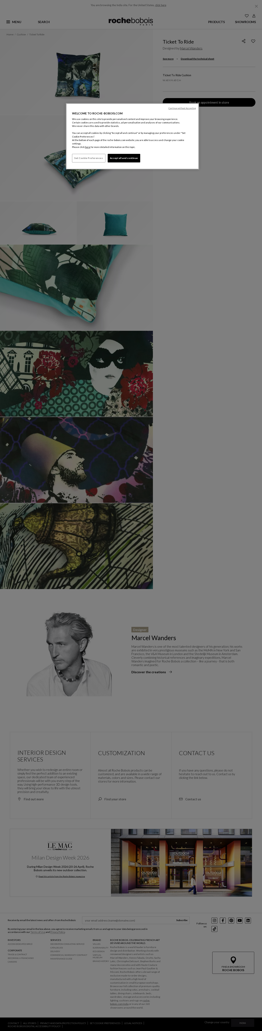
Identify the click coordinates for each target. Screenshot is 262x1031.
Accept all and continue (124, 158)
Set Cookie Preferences (88, 158)
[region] (132, 136)
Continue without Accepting (182, 108)
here (87, 147)
